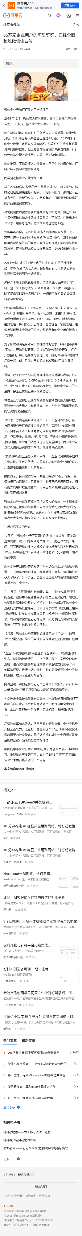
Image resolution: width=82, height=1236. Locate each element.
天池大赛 (31, 1195)
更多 (6, 1159)
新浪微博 (24, 1175)
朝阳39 (7, 1028)
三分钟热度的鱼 (12, 1005)
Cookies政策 (38, 1211)
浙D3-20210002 (42, 1225)
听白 (5, 838)
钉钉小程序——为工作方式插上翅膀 (26, 1132)
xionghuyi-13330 (13, 814)
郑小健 (7, 909)
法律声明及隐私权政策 (16, 1211)
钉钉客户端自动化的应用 (19, 1140)
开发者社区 (17, 1195)
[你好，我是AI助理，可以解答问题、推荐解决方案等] (58, 15)
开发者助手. (10, 981)
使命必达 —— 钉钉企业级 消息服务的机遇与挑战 (35, 1148)
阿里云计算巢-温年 (13, 885)
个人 (75, 24)
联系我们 (41, 1186)
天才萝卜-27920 (12, 862)
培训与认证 (44, 1195)
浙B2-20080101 (44, 1220)
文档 (6, 1195)
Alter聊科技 (9, 933)
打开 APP (69, 5)
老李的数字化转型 (13, 957)
